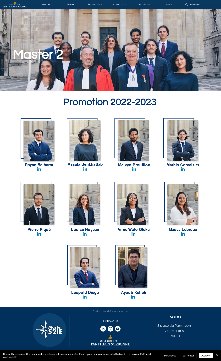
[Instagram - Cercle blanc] (110, 329)
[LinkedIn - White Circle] (103, 329)
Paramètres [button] (170, 355)
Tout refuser (188, 355)
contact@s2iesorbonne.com (113, 311)
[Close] (217, 355)
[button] (95, 4)
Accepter (205, 355)
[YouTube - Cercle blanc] (118, 329)
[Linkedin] (39, 169)
